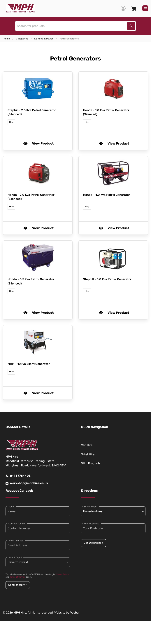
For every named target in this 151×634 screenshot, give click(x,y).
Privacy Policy (62, 574)
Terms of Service (17, 577)
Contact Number (17, 523)
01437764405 (20, 475)
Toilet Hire (87, 454)
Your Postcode (91, 523)
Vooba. (74, 612)
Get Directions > (93, 542)
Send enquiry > (17, 584)
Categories (22, 38)
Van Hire (86, 445)
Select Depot (15, 557)
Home (6, 38)
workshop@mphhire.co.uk (29, 483)
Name (11, 506)
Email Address (15, 540)
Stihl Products (91, 463)
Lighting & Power (43, 38)
